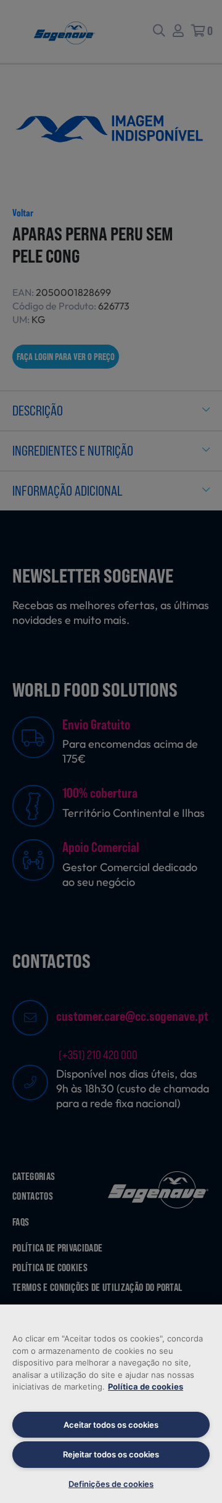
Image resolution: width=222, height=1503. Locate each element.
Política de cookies (145, 1386)
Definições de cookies (111, 1484)
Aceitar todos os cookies (111, 1425)
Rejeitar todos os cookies (111, 1454)
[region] (111, 1403)
